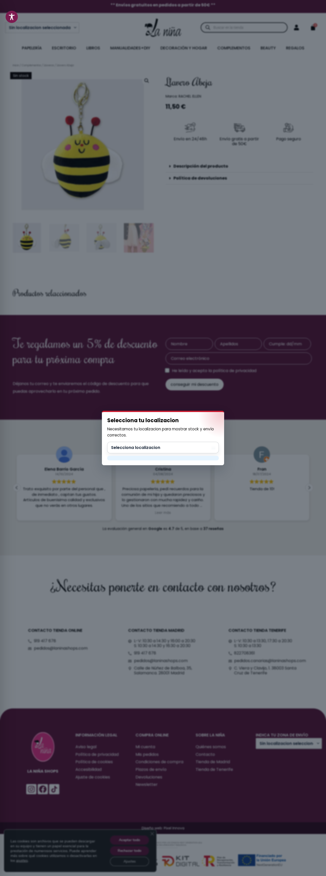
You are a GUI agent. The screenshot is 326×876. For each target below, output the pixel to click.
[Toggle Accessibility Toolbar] (11, 16)
